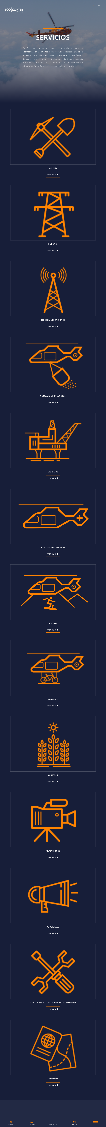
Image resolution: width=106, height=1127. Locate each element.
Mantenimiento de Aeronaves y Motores (53, 1002)
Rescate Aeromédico (53, 547)
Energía (53, 244)
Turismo (53, 1078)
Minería (52, 168)
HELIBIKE (53, 699)
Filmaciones (53, 851)
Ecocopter (14, 10)
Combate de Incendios (53, 396)
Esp (93, 5)
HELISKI (53, 623)
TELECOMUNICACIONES (53, 320)
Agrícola (53, 775)
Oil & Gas (53, 471)
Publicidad (53, 926)
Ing (99, 5)
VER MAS (52, 175)
